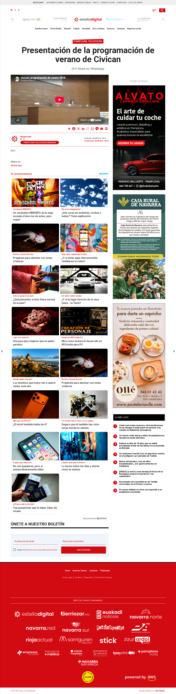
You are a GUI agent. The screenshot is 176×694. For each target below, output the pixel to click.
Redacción (25, 137)
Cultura (76, 28)
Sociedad (86, 28)
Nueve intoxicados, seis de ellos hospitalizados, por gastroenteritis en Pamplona (136, 463)
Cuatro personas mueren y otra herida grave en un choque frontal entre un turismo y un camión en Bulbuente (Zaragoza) (139, 427)
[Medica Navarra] (52, 653)
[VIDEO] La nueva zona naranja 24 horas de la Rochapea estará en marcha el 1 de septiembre (139, 474)
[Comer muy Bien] (76, 653)
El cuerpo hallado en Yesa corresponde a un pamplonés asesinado (138, 491)
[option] (88, 19)
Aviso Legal (67, 577)
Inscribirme (83, 550)
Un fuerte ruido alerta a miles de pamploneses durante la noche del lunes (140, 436)
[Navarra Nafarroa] (88, 662)
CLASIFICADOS (121, 2)
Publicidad (105, 571)
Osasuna (121, 28)
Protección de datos (103, 577)
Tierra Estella (55, 28)
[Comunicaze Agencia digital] (88, 590)
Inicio (67, 571)
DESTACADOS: (38, 2)
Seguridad (88, 577)
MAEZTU (96, 2)
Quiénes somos (80, 571)
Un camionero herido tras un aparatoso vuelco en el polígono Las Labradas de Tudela (140, 454)
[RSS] (19, 10)
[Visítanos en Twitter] (15, 10)
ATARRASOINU (70, 2)
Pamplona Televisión (88, 41)
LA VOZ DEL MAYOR (135, 2)
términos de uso (32, 550)
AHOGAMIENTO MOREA (55, 2)
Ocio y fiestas (98, 28)
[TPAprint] (124, 653)
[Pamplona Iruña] (148, 653)
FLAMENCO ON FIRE (108, 2)
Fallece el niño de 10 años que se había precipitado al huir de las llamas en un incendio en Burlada (140, 445)
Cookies (78, 577)
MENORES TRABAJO (84, 2)
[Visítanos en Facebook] (11, 10)
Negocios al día (134, 28)
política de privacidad (49, 550)
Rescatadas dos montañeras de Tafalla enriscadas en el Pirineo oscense (136, 483)
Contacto (93, 571)
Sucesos (111, 28)
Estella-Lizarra (41, 28)
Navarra (67, 28)
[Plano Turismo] (100, 653)
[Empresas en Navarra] (28, 653)
